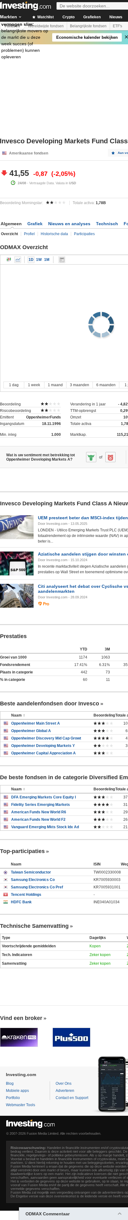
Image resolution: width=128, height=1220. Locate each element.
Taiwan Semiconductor (31, 872)
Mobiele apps (17, 1090)
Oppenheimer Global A (31, 731)
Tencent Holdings (26, 894)
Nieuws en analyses (69, 223)
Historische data (54, 234)
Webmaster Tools (20, 1105)
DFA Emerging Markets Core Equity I (43, 797)
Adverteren (65, 1090)
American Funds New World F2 (38, 819)
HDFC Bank (21, 902)
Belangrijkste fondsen (88, 26)
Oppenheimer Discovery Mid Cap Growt (46, 738)
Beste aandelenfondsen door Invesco (49, 703)
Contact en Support (72, 1098)
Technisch (107, 223)
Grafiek (35, 223)
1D (31, 259)
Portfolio (13, 1098)
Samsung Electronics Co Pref (37, 887)
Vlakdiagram (17, 259)
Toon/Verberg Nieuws (61, 259)
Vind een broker (21, 1018)
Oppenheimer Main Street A (35, 723)
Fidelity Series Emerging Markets (40, 804)
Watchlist (45, 17)
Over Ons (63, 1083)
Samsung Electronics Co (33, 880)
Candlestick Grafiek (9, 259)
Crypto (68, 17)
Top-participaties (22, 851)
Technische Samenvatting (34, 926)
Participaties (84, 234)
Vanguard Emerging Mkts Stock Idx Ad (45, 827)
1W (39, 259)
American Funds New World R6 (38, 812)
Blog (10, 1083)
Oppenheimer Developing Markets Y (43, 746)
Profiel (29, 234)
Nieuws (115, 17)
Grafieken (92, 17)
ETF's (117, 26)
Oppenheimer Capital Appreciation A (43, 753)
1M (46, 259)
